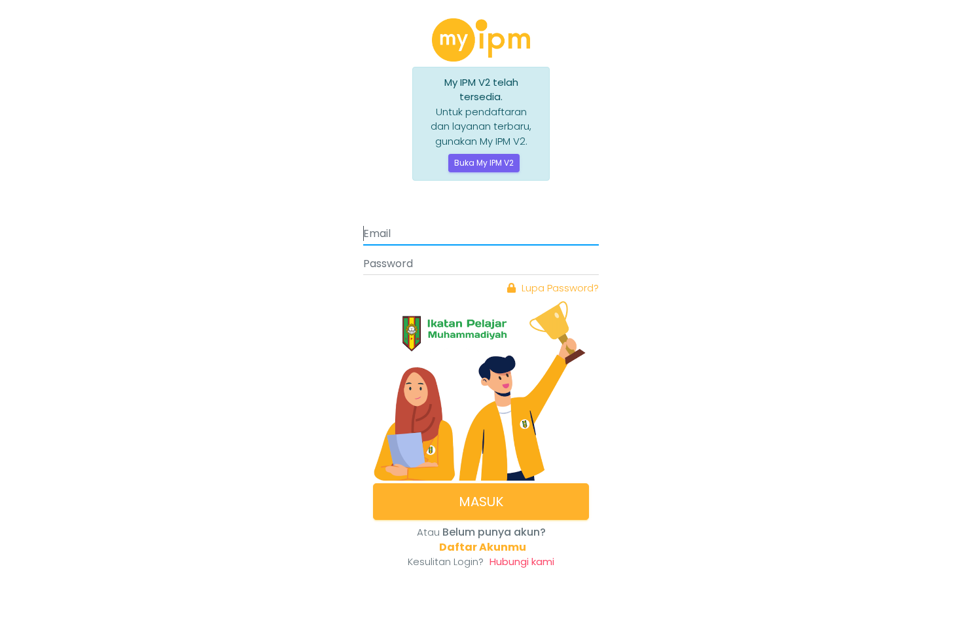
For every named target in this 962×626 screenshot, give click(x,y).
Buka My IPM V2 (484, 162)
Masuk (481, 501)
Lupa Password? (559, 288)
